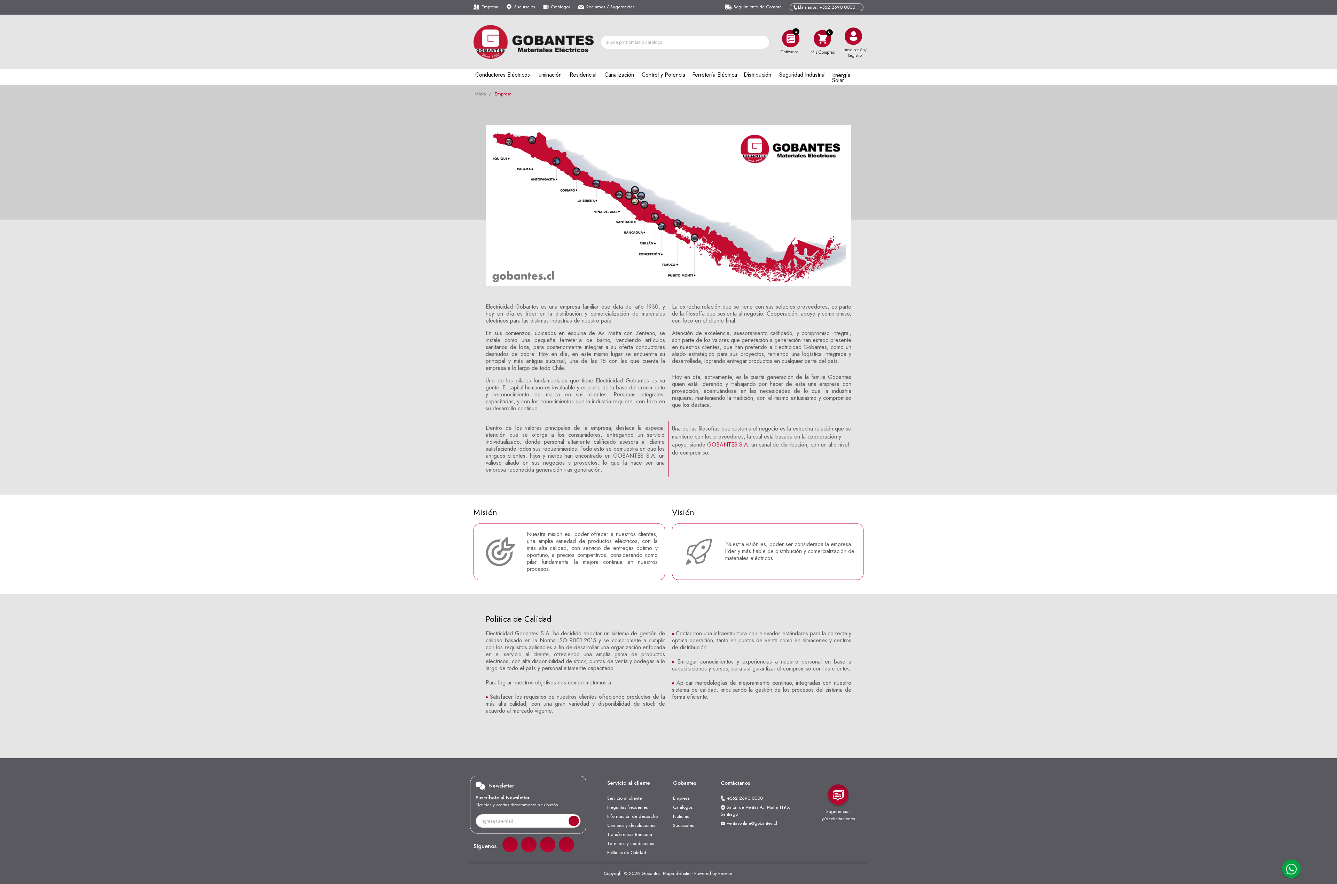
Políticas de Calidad (626, 852)
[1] (574, 821)
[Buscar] (762, 42)
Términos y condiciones (630, 843)
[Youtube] (566, 844)
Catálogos (560, 6)
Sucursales (524, 6)
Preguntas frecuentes (627, 807)
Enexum (726, 873)
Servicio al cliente (624, 798)
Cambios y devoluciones (631, 825)
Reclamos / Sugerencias (610, 6)
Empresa (490, 6)
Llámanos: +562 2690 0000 (826, 7)
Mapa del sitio (676, 873)
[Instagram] (529, 844)
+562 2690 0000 (745, 798)
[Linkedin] (547, 844)
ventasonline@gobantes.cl (752, 823)
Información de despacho (632, 816)
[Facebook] (510, 844)
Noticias (681, 816)
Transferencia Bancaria (629, 834)
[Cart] (822, 38)
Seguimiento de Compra (758, 6)
